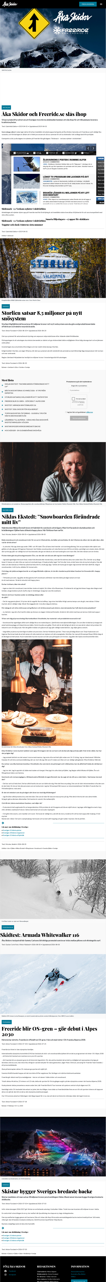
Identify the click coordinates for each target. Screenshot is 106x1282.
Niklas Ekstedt (20, 848)
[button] (88, 4)
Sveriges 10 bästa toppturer (14, 833)
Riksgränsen (29, 848)
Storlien (21, 367)
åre (9, 848)
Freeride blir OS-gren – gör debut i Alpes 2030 (25, 401)
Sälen (20, 1253)
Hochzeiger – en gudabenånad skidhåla (23, 430)
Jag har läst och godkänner (80, 412)
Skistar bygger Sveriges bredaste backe (22, 426)
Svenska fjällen (47, 848)
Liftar (16, 367)
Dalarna (10, 1253)
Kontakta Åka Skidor (78, 1274)
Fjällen (13, 848)
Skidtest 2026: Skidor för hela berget (21, 409)
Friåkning (10, 1106)
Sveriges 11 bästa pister (12, 830)
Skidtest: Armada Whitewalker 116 (20, 405)
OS (16, 1106)
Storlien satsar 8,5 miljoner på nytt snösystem (26, 397)
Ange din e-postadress (79, 386)
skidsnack (10, 235)
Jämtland (10, 367)
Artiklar (4, 235)
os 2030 (20, 1106)
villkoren (89, 412)
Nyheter (4, 367)
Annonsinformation (77, 1271)
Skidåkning (27, 1253)
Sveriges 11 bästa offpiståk (13, 835)
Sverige (27, 367)
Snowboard (38, 848)
